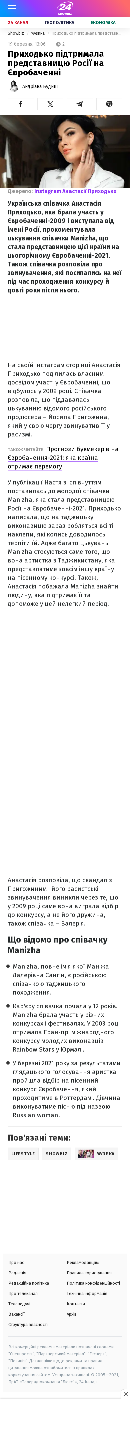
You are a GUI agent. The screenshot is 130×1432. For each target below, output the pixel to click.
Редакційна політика (28, 1283)
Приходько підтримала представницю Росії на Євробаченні (86, 33)
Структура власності (28, 1324)
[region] (65, 1416)
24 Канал (18, 22)
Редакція (17, 1272)
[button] (21, 104)
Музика (38, 33)
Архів (72, 1314)
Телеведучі (19, 1303)
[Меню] (12, 8)
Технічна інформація (87, 1293)
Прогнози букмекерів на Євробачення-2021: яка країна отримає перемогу (63, 457)
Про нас (16, 1262)
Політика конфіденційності (93, 1283)
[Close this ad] (125, 1394)
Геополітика (59, 22)
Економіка (103, 22)
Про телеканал (23, 1293)
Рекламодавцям (83, 1262)
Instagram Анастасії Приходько (75, 191)
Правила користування (89, 1272)
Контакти (76, 1303)
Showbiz (16, 33)
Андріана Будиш (40, 86)
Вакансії (16, 1314)
